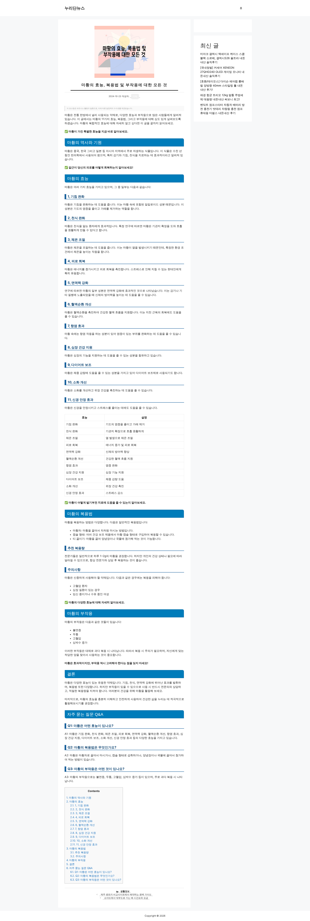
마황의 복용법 (76, 848)
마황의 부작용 (76, 860)
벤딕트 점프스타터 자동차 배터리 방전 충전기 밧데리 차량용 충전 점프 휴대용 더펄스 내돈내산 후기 (222, 109)
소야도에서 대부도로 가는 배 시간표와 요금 (126, 898)
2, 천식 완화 (80, 809)
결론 (70, 864)
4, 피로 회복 (80, 817)
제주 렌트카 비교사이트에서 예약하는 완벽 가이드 (126, 894)
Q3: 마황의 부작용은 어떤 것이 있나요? (95, 879)
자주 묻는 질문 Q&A (79, 868)
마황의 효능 (74, 801)
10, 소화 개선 (81, 840)
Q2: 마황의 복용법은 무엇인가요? (92, 875)
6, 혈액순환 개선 (82, 825)
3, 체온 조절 (80, 813)
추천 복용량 (79, 852)
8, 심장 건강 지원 (83, 832)
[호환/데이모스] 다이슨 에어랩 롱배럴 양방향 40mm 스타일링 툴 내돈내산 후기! (222, 85)
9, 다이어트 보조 (82, 836)
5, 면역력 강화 (81, 821)
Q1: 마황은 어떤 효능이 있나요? (91, 872)
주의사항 (78, 856)
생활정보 (124, 891)
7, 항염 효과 (79, 828)
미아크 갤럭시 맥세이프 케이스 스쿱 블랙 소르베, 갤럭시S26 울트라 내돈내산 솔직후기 (222, 58)
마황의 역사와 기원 (78, 797)
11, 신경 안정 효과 (83, 844)
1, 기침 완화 (79, 805)
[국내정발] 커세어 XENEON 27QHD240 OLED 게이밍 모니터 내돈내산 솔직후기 (222, 72)
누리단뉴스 (75, 8)
